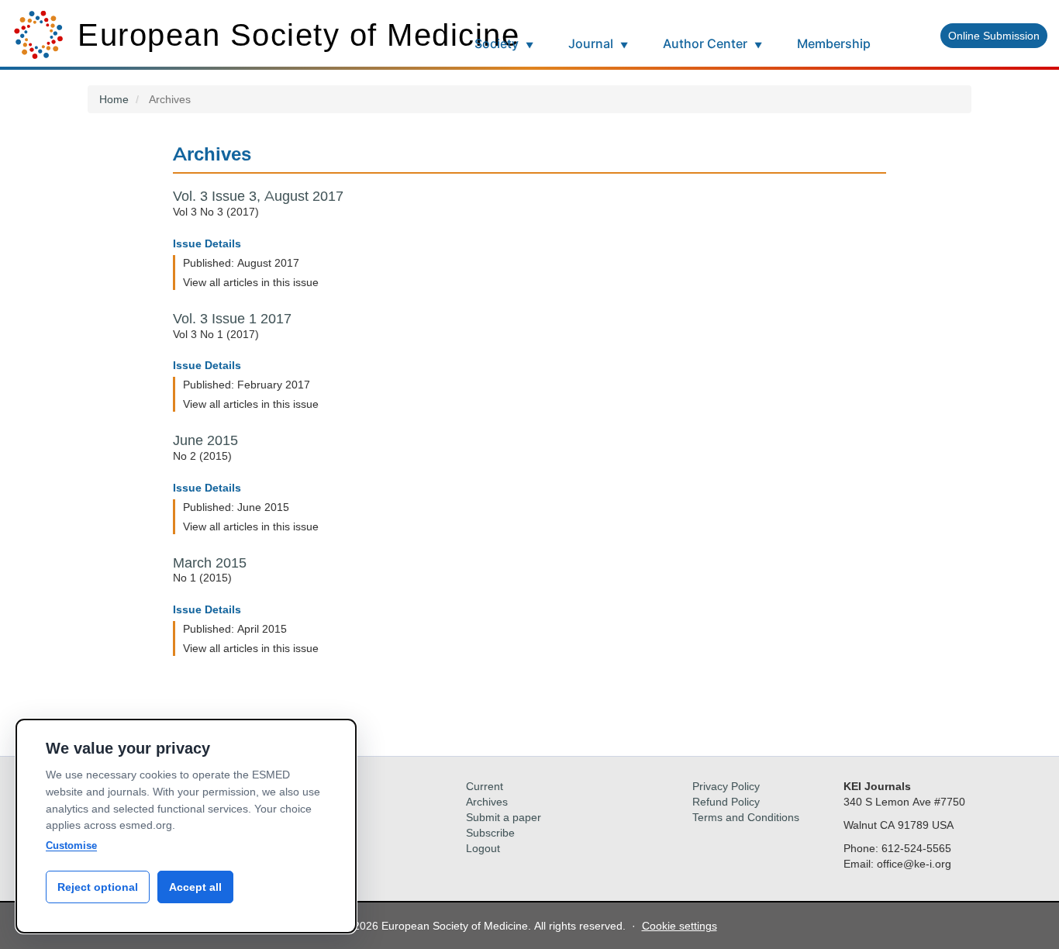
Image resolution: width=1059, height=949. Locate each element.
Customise (71, 845)
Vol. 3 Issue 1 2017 (232, 318)
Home (114, 98)
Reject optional (97, 886)
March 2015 (210, 562)
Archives (487, 801)
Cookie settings (679, 925)
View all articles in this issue (251, 281)
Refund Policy (726, 801)
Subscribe (490, 832)
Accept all (195, 886)
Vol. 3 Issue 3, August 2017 (258, 196)
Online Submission (994, 35)
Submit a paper (503, 816)
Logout (483, 847)
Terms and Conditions (745, 816)
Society (503, 43)
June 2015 (205, 440)
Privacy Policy (726, 785)
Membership (834, 43)
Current (484, 785)
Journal (598, 43)
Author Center (712, 43)
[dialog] (186, 826)
